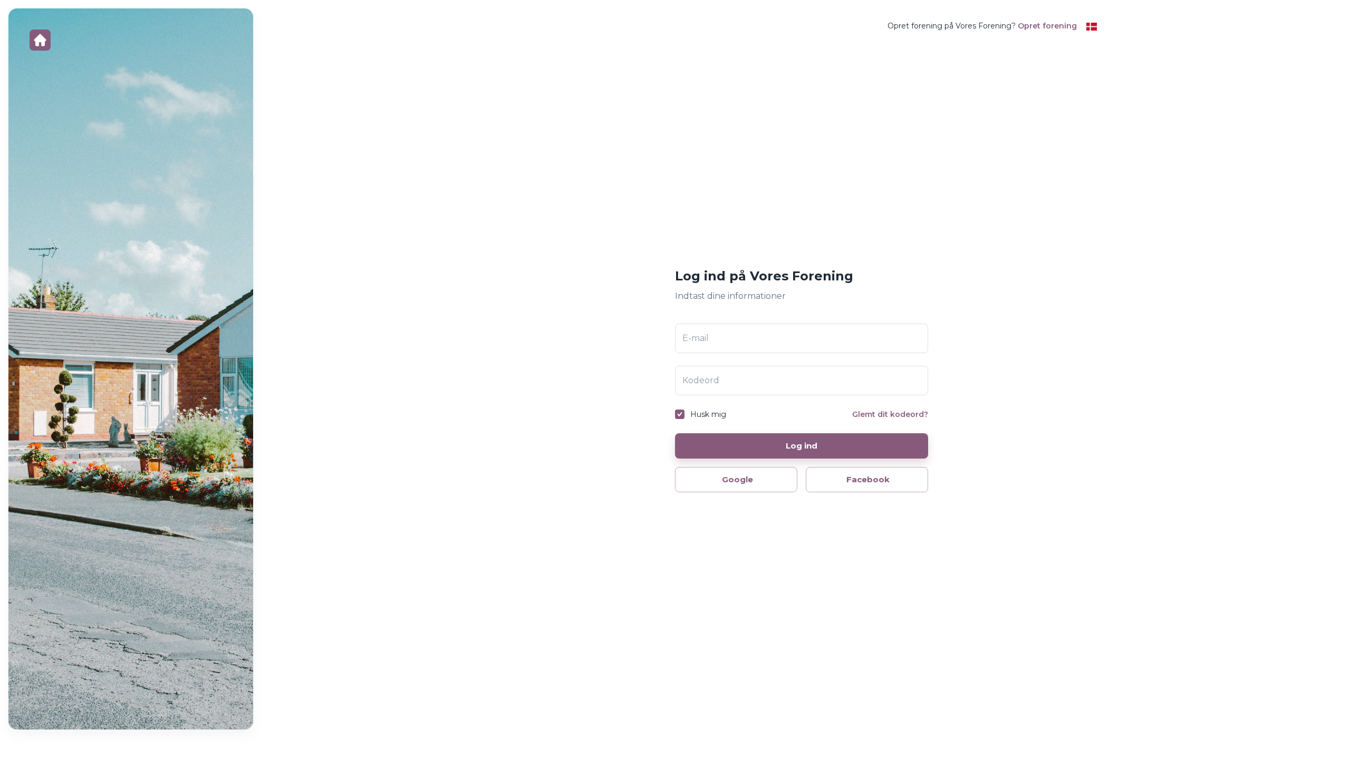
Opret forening (1047, 26)
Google (737, 479)
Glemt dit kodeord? (890, 414)
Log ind (801, 446)
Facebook (868, 479)
